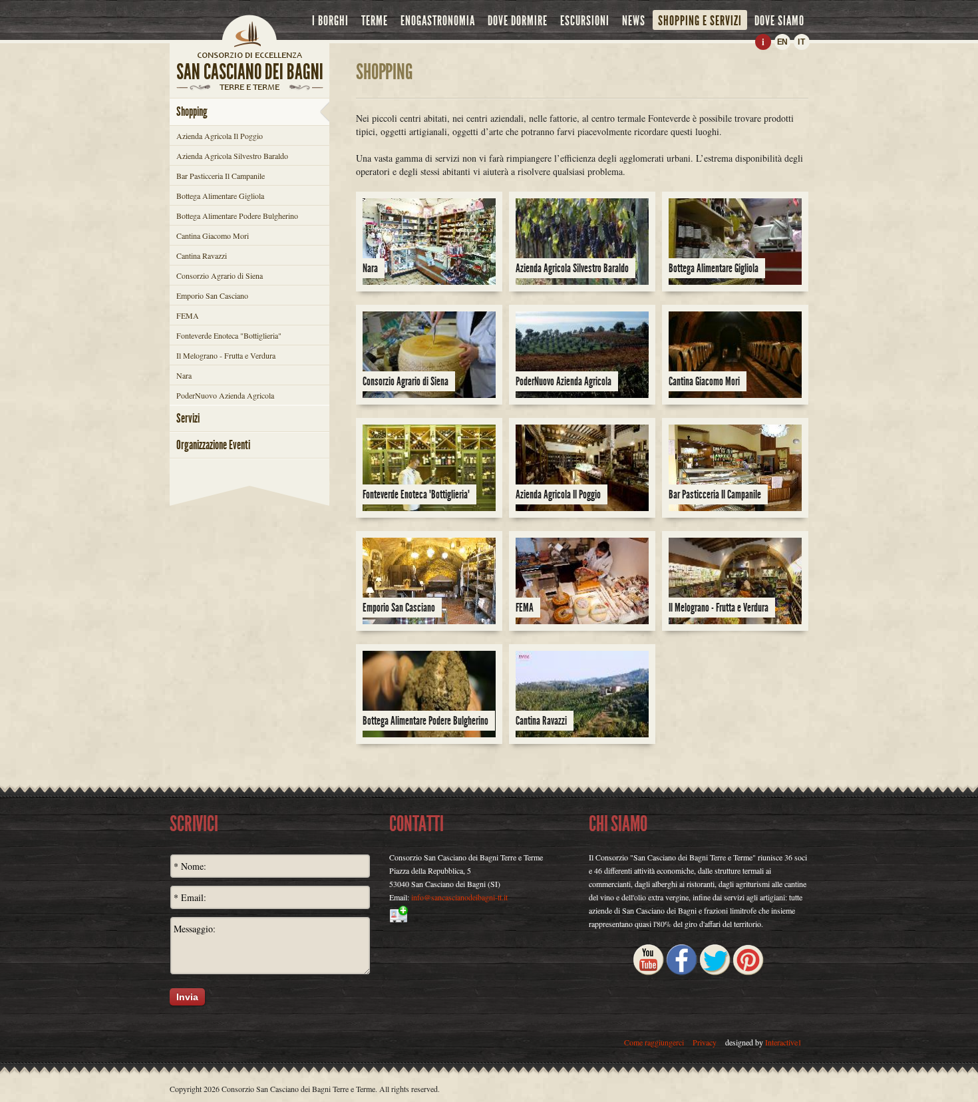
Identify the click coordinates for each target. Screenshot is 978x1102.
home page (249, 54)
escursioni (584, 21)
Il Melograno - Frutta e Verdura (225, 355)
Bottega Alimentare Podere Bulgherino (237, 215)
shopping (192, 111)
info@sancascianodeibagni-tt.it (459, 897)
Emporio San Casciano (212, 295)
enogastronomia (438, 21)
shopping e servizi (700, 21)
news (633, 21)
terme (374, 21)
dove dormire (518, 21)
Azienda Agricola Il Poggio (219, 135)
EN (782, 42)
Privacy (705, 1042)
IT (802, 42)
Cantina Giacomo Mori (212, 235)
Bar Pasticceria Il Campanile (220, 175)
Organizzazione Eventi (213, 445)
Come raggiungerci (654, 1042)
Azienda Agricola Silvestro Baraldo (232, 155)
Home (249, 30)
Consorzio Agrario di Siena (219, 275)
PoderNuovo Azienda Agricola (225, 395)
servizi (188, 418)
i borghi (330, 21)
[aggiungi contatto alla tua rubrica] (489, 914)
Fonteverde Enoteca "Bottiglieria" (228, 335)
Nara (184, 375)
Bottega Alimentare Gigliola (220, 195)
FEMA (187, 315)
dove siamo (779, 21)
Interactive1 (783, 1042)
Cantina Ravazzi (201, 255)
